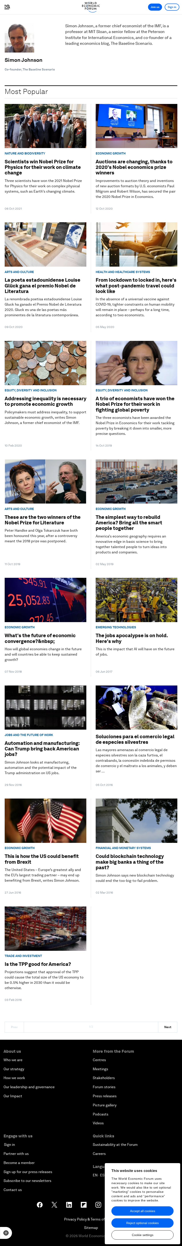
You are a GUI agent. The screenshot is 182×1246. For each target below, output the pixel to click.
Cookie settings (142, 1235)
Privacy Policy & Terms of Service (91, 1219)
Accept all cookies (142, 1211)
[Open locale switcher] (6, 1233)
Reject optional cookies (142, 1223)
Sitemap (91, 1228)
